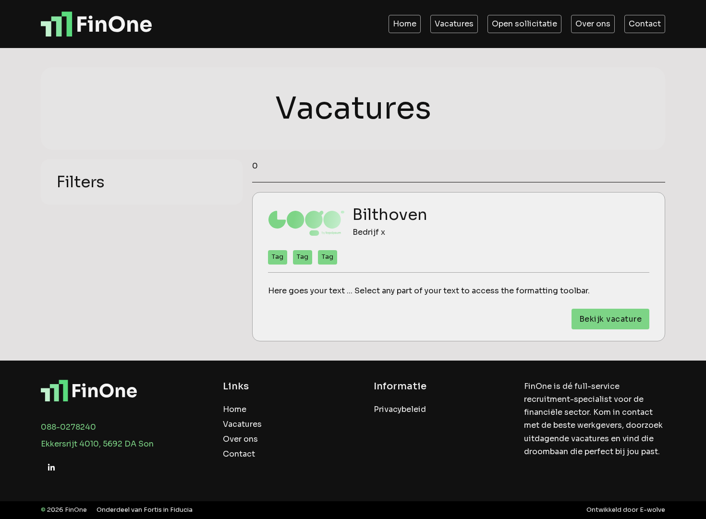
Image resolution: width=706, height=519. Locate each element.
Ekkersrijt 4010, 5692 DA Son (97, 444)
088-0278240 (68, 427)
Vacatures (454, 24)
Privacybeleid (400, 409)
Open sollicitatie (524, 24)
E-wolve (652, 510)
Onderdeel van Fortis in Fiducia (145, 510)
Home (404, 24)
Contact (645, 24)
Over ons (592, 24)
